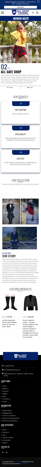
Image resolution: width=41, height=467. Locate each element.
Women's (6, 432)
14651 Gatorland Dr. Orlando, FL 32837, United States (18, 375)
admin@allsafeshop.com (12, 370)
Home (5, 386)
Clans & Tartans (8, 438)
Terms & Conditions (9, 416)
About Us (5, 389)
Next (28, 87)
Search (5, 443)
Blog (4, 396)
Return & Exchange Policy (11, 418)
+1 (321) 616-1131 (9, 366)
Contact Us (6, 399)
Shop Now (20, 7)
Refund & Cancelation (10, 421)
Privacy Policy (7, 410)
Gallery (5, 394)
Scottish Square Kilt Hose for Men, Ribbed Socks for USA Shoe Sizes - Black (9, 323)
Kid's (4, 435)
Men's (4, 430)
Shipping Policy (7, 413)
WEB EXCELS (24, 464)
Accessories (6, 440)
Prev (11, 87)
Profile (5, 401)
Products (5, 391)
